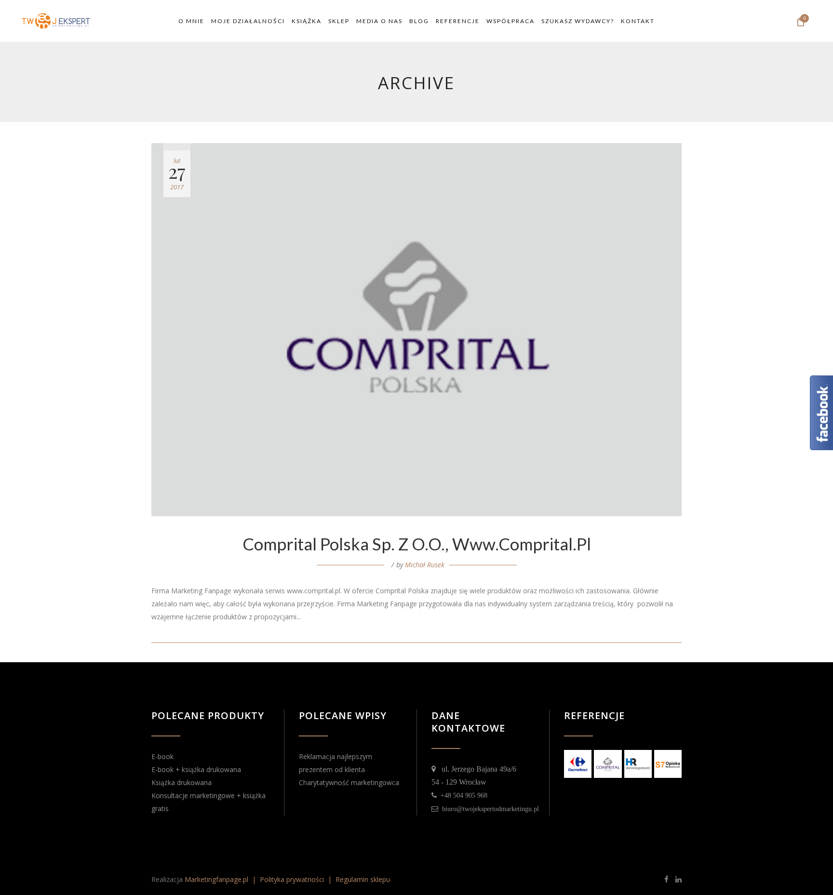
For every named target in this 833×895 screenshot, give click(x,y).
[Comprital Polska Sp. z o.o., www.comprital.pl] (416, 329)
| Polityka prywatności (287, 879)
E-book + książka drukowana (196, 769)
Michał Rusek (424, 564)
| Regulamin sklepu (358, 879)
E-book (162, 756)
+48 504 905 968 (462, 795)
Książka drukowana (181, 782)
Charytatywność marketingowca (349, 782)
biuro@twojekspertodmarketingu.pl (488, 808)
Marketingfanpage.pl (216, 879)
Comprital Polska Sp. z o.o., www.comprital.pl (416, 544)
